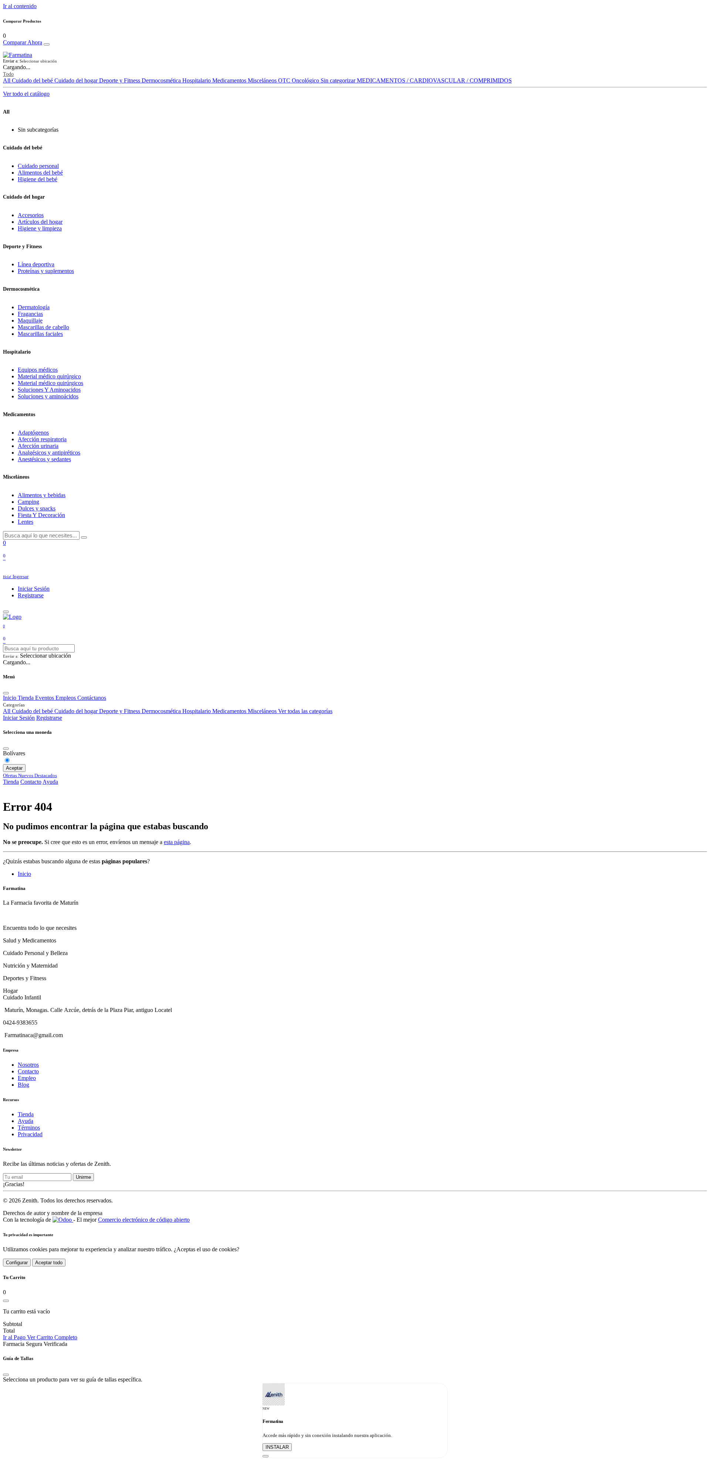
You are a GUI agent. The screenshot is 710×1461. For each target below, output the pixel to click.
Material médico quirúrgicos (50, 383)
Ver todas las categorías (305, 711)
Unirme (83, 1177)
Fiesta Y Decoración (41, 515)
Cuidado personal (38, 166)
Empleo (27, 1078)
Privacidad (30, 1134)
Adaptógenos (33, 432)
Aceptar (14, 768)
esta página (177, 842)
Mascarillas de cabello (43, 327)
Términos (29, 1127)
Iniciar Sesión (34, 589)
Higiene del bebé (37, 179)
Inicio (24, 874)
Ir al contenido (20, 6)
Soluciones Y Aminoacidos (49, 390)
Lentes (25, 522)
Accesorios (31, 215)
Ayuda (50, 782)
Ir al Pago (15, 1337)
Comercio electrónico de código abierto (144, 1220)
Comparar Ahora (22, 42)
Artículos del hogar (40, 222)
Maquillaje (30, 320)
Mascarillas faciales (40, 334)
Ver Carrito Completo (52, 1337)
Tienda (11, 782)
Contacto (30, 782)
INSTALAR (277, 1447)
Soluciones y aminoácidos (48, 396)
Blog (23, 1085)
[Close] (47, 44)
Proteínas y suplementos (46, 271)
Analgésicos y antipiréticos (49, 452)
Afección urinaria (38, 446)
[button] (355, 61)
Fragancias (30, 314)
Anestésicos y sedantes (44, 459)
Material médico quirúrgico (49, 376)
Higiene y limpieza (40, 228)
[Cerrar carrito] (6, 1301)
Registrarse (31, 595)
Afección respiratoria (42, 439)
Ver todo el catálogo (26, 94)
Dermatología (34, 307)
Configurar (17, 1262)
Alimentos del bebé (40, 172)
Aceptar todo (48, 1262)
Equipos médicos (38, 370)
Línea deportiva (36, 264)
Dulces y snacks (36, 508)
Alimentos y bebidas (41, 495)
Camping (28, 502)
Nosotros (28, 1065)
